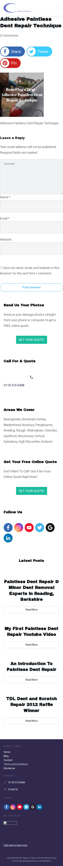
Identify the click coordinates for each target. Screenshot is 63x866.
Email (5, 218)
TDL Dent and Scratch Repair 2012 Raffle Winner (31, 704)
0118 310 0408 (14, 385)
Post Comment (31, 287)
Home (7, 752)
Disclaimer (9, 768)
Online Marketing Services (24, 861)
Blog (6, 756)
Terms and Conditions (16, 764)
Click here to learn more (15, 845)
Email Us (13, 789)
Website (6, 239)
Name (5, 197)
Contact (8, 760)
